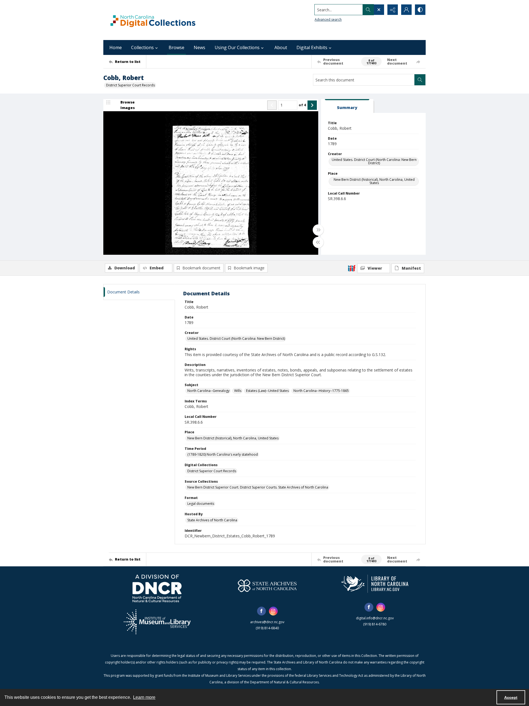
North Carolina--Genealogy (208, 390)
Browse (176, 47)
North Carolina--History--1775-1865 (321, 390)
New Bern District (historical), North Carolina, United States (374, 181)
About (280, 47)
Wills (237, 390)
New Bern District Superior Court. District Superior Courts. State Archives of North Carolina (257, 487)
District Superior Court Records (130, 85)
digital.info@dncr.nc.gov (375, 618)
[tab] (347, 106)
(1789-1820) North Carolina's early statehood (222, 454)
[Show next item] (312, 105)
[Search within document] (419, 79)
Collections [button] (142, 47)
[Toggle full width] (318, 229)
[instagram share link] (273, 611)
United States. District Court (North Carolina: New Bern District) (374, 161)
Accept (510, 697)
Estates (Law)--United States (267, 390)
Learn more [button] (144, 697)
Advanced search (328, 19)
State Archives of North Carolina (212, 520)
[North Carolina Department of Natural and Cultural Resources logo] (157, 588)
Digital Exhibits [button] (311, 47)
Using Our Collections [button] (237, 47)
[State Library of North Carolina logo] (374, 584)
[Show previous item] (272, 105)
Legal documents (200, 503)
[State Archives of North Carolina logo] (267, 586)
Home (115, 47)
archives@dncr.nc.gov (267, 622)
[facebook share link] (261, 611)
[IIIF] (351, 268)
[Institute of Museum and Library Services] (157, 621)
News (199, 47)
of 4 (302, 104)
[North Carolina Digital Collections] (153, 20)
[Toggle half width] (318, 242)
